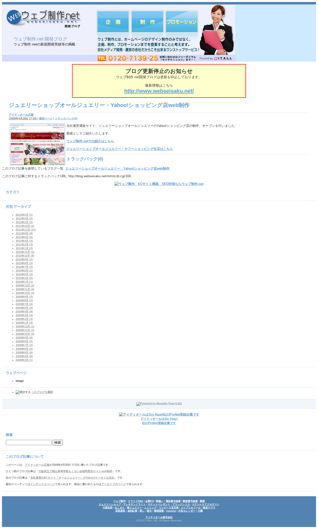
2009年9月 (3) (24, 296)
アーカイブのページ (113, 484)
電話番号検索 (173, 501)
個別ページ (46, 118)
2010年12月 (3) (25, 251)
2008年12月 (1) (25, 326)
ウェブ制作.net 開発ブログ (40, 38)
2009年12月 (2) (25, 285)
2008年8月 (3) (24, 341)
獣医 (202, 501)
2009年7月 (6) (24, 304)
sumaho (171, 510)
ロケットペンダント (159, 504)
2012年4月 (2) (24, 218)
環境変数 (159, 510)
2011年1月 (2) (24, 248)
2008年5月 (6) (24, 352)
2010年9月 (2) (24, 259)
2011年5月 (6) (24, 237)
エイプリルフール (191, 507)
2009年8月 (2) (24, 300)
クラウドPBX (135, 501)
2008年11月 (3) (25, 330)
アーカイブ (22, 207)
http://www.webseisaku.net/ (159, 91)
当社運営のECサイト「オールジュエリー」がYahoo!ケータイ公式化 (72, 477)
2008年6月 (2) (24, 348)
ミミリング (150, 507)
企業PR (149, 501)
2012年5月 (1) (24, 214)
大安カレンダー (187, 510)
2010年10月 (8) (25, 255)
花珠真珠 (120, 510)
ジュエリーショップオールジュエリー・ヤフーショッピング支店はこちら (119, 149)
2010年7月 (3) (24, 266)
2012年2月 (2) (24, 222)
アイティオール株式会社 (159, 517)
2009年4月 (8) (24, 311)
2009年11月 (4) (25, 289)
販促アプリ (209, 507)
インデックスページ (42, 484)
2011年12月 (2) (25, 225)
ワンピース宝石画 (169, 507)
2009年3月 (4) (24, 315)
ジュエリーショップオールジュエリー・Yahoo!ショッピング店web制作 (117, 168)
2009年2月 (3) (24, 318)
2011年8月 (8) (24, 233)
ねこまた (120, 507)
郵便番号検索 (190, 501)
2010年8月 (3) (24, 263)
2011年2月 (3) (24, 244)
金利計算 (132, 510)
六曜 (200, 510)
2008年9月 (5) (24, 337)
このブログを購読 (42, 391)
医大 (149, 510)
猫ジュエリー (134, 507)
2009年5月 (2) (24, 307)
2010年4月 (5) (24, 278)
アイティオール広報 (21, 114)
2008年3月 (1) (24, 359)
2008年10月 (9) (25, 333)
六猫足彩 (108, 507)
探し (142, 510)
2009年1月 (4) (24, 322)
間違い (159, 501)
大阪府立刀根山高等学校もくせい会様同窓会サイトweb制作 (75, 471)
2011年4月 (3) (24, 240)
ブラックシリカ (181, 504)
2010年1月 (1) (24, 281)
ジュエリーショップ (110, 504)
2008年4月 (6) (24, 356)
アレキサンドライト (134, 504)
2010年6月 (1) (24, 270)
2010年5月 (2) (24, 274)
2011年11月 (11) (26, 229)
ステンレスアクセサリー (205, 504)
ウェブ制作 (119, 501)
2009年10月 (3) (25, 292)
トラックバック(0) (66, 118)
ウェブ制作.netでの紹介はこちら (90, 141)
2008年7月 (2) (24, 345)
